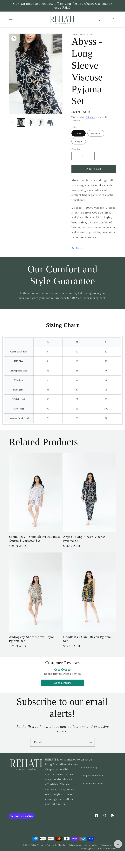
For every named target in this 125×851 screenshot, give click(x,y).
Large (78, 141)
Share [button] (79, 248)
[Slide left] (12, 122)
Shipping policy (88, 848)
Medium (96, 133)
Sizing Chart (62, 325)
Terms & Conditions (92, 783)
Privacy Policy (89, 767)
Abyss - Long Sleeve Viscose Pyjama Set (84, 538)
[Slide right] (58, 122)
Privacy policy (91, 845)
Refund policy (75, 845)
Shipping (90, 117)
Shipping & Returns (92, 775)
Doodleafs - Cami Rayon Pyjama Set (87, 639)
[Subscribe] (91, 742)
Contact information (107, 848)
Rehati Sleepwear (38, 845)
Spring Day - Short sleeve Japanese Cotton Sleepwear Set (35, 538)
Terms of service (108, 845)
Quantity (75, 149)
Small (78, 133)
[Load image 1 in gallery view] (21, 122)
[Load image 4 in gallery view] (50, 122)
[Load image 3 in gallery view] (40, 122)
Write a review (62, 682)
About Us (86, 759)
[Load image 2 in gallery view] (31, 122)
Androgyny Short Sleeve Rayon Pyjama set (32, 639)
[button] (11, 19)
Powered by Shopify (56, 845)
